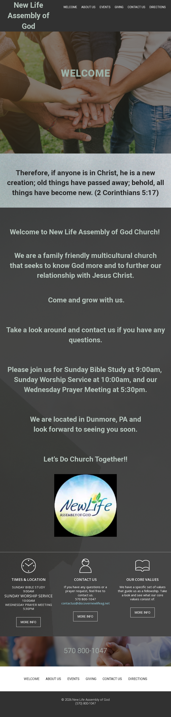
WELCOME (70, 7)
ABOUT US (88, 7)
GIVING (119, 7)
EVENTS (105, 7)
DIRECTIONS (158, 7)
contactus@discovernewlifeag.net (85, 603)
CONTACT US (136, 7)
